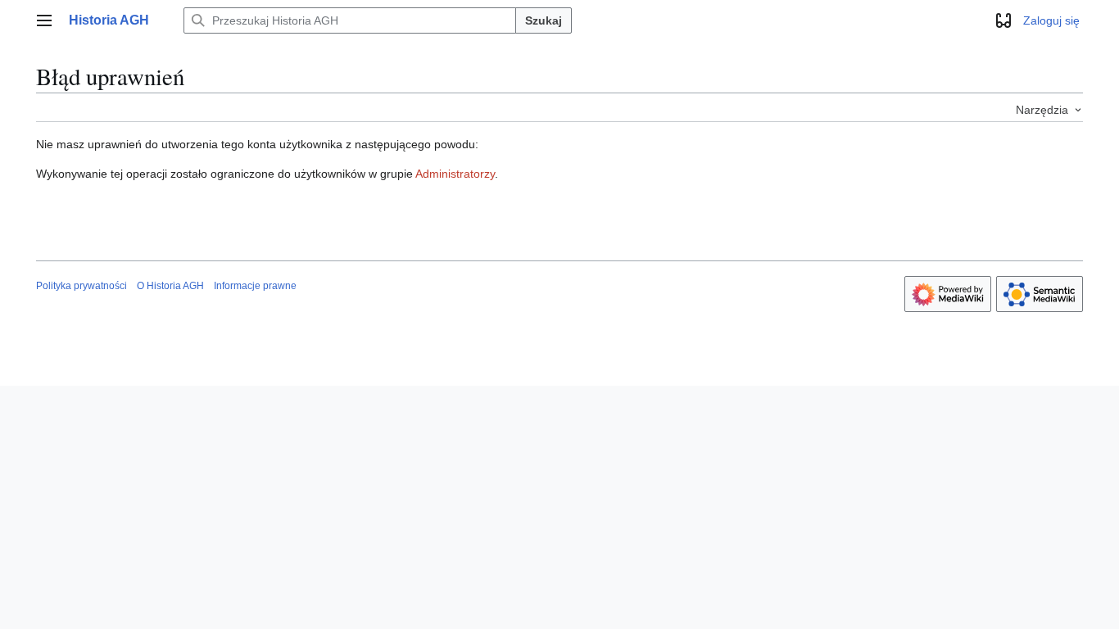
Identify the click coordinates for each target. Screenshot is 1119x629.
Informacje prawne (255, 286)
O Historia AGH (170, 286)
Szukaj (543, 20)
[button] (44, 20)
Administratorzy (455, 173)
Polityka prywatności (81, 286)
